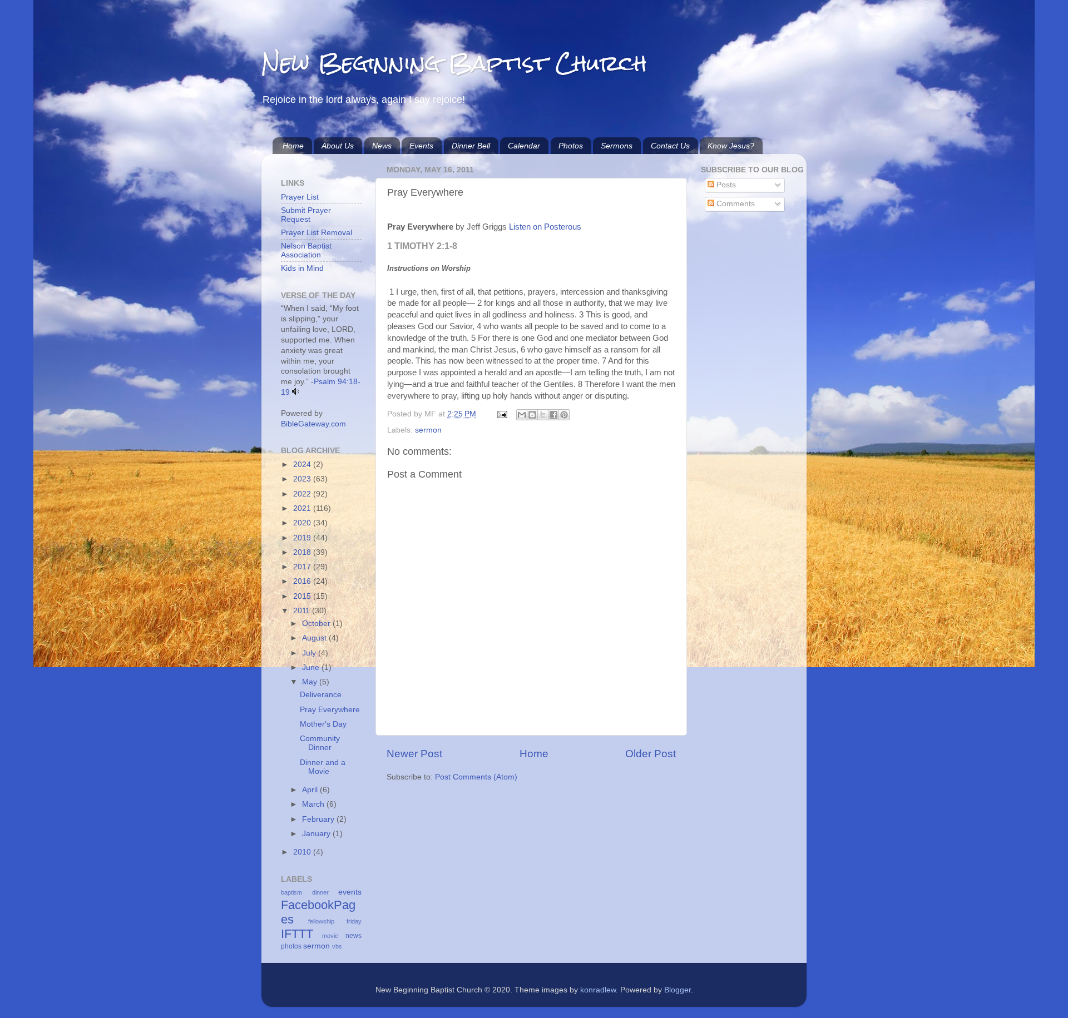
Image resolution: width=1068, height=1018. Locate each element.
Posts (725, 185)
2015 (303, 596)
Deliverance (321, 695)
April (311, 790)
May (310, 682)
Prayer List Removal (316, 233)
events (350, 892)
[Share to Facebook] (553, 414)
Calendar (524, 145)
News (382, 145)
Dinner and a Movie (322, 767)
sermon (428, 430)
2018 (303, 552)
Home (293, 145)
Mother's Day (323, 724)
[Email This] (521, 414)
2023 (303, 479)
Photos (570, 145)
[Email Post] (501, 414)
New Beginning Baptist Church (454, 63)
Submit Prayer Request (306, 215)
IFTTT (297, 934)
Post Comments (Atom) (476, 777)
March (314, 804)
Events (421, 145)
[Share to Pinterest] (564, 414)
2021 (303, 508)
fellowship (321, 921)
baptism (291, 892)
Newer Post (414, 753)
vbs (337, 946)
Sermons (616, 145)
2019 (303, 538)
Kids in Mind (302, 268)
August (315, 638)
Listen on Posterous (545, 226)
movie (330, 935)
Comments (734, 204)
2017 (303, 567)
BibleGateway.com (313, 424)
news (353, 936)
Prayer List (300, 197)
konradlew (598, 990)
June (312, 667)
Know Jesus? (731, 145)
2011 (302, 611)
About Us (338, 145)
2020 (303, 523)
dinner (320, 892)
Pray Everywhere (330, 710)
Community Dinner (320, 743)
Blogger (677, 990)
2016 (303, 581)
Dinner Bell (471, 145)
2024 (303, 464)
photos (291, 946)
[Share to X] (542, 414)
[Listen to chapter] (295, 392)
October (317, 623)
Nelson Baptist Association (306, 250)
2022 (303, 494)
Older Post (650, 753)
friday (354, 921)
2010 (303, 852)
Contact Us (670, 145)
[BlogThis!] (532, 414)
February (319, 819)
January (317, 834)
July (310, 653)
